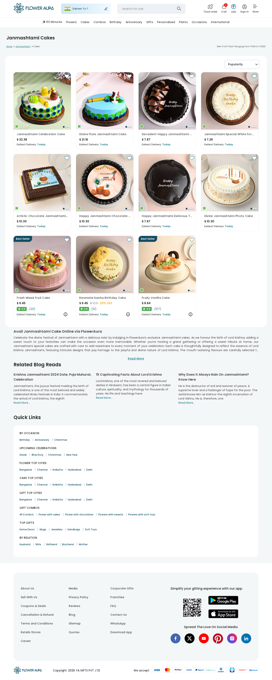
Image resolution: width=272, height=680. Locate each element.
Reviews (74, 606)
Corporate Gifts (122, 588)
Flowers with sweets (110, 514)
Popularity (235, 64)
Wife (38, 544)
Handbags (74, 529)
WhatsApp (118, 623)
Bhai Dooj (37, 454)
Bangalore (26, 469)
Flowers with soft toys (141, 514)
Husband (25, 544)
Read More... (22, 403)
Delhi (89, 469)
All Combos (27, 514)
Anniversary (42, 440)
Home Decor (27, 529)
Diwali (23, 454)
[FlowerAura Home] (34, 9)
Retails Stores (31, 632)
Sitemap (75, 623)
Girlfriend (51, 544)
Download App (121, 632)
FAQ (113, 606)
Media (73, 588)
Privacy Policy (78, 597)
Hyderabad (74, 469)
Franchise (117, 597)
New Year (71, 454)
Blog (72, 615)
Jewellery (57, 529)
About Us (27, 588)
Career (26, 641)
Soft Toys (91, 529)
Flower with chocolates (79, 514)
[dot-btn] (64, 127)
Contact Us (118, 615)
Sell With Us (29, 597)
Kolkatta (58, 469)
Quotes (74, 632)
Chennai (42, 469)
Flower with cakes (49, 514)
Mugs (43, 529)
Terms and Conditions (37, 623)
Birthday (25, 440)
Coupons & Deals (33, 606)
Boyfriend (68, 544)
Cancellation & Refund (37, 615)
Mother (83, 544)
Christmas (60, 440)
